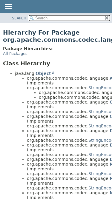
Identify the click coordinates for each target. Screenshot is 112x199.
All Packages (15, 53)
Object (43, 73)
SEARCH (19, 18)
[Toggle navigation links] (8, 7)
